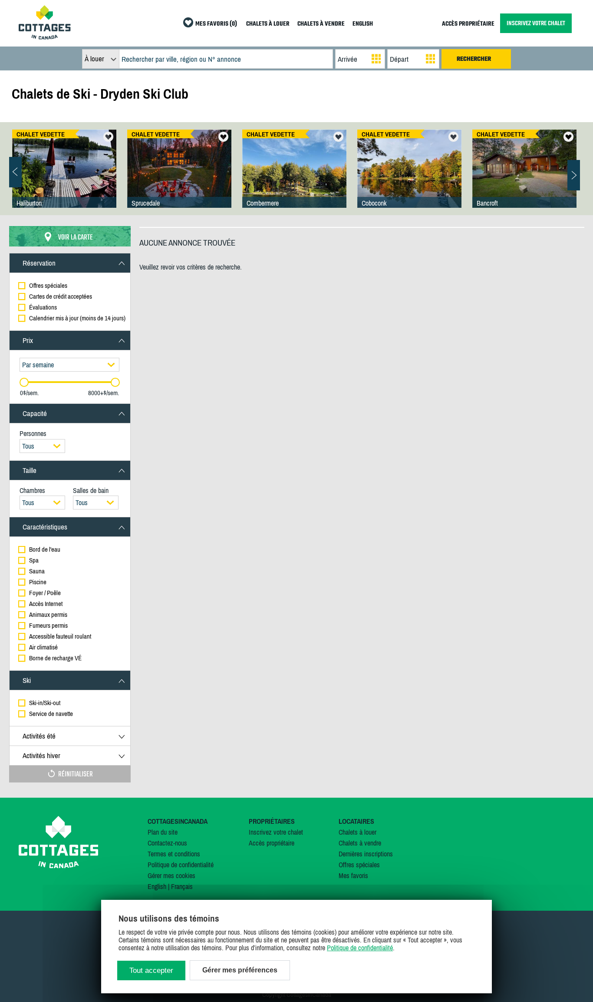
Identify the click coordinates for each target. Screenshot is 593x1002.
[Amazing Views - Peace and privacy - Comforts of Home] (64, 177)
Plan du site (163, 832)
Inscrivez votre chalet (276, 832)
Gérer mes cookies (171, 875)
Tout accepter (151, 970)
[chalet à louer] (45, 37)
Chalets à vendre (360, 843)
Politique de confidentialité (181, 865)
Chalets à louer (357, 832)
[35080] (409, 177)
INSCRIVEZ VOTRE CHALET (536, 23)
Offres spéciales (359, 865)
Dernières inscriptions (366, 854)
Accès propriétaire (271, 843)
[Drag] (24, 382)
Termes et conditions (174, 854)
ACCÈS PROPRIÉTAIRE (468, 24)
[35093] (524, 177)
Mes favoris (353, 875)
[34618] (294, 177)
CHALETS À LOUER (268, 24)
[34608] (179, 177)
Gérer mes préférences (239, 970)
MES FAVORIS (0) (216, 24)
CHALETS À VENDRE (321, 24)
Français (182, 886)
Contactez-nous (167, 843)
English (157, 886)
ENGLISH (363, 24)
